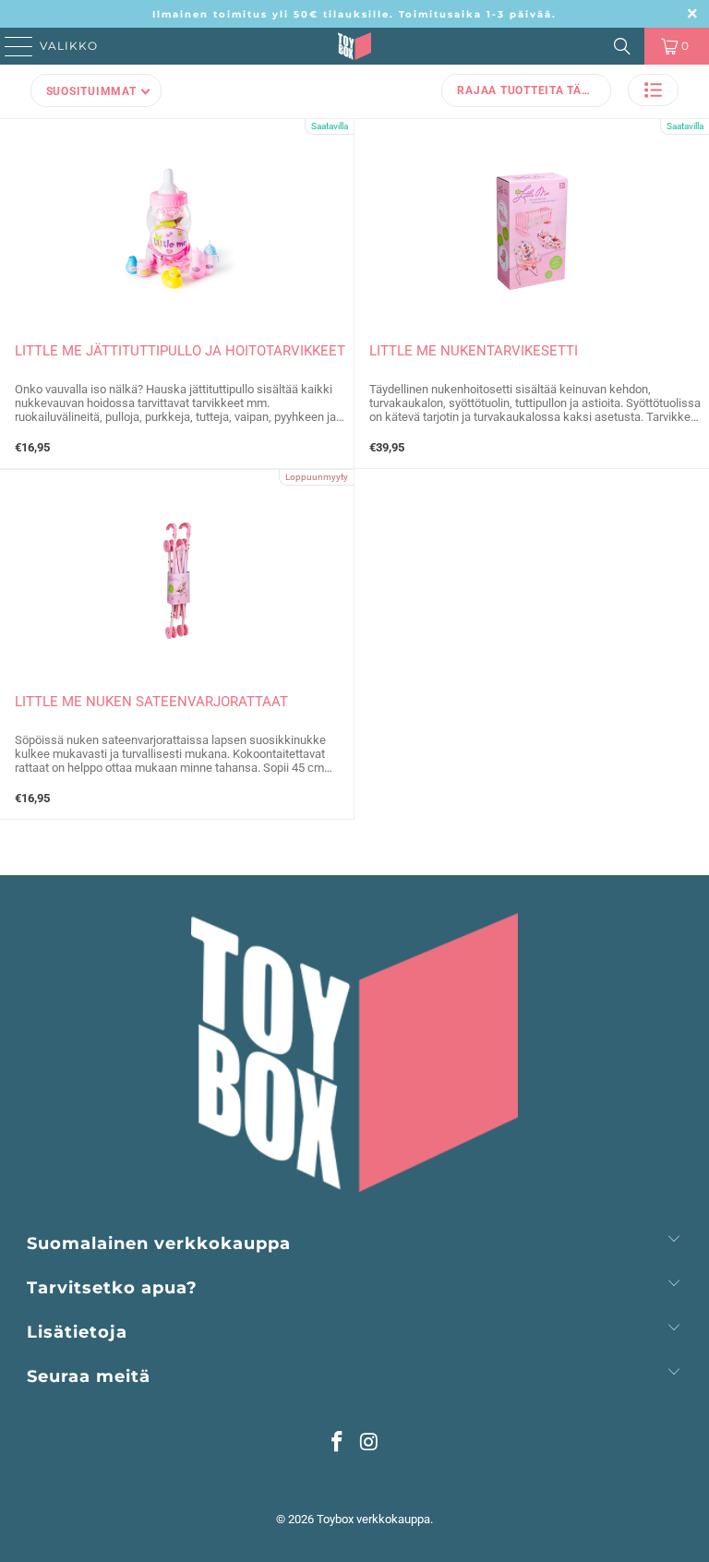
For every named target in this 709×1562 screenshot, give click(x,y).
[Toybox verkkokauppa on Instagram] (370, 1443)
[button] (653, 90)
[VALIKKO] (12, 46)
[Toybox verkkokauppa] (354, 46)
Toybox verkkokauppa (373, 1519)
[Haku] (622, 46)
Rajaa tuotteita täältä (533, 90)
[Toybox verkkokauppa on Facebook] (338, 1443)
